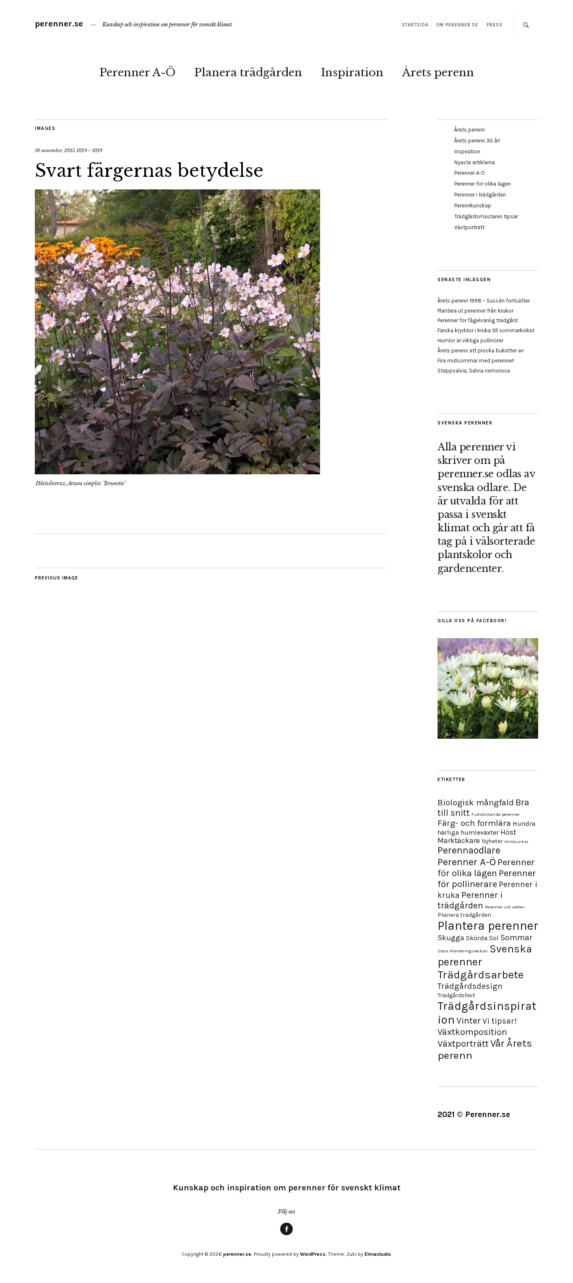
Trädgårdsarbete (481, 974)
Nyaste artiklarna (474, 162)
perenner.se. (238, 1254)
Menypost (286, 1234)
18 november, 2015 (55, 150)
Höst (508, 832)
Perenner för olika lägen (482, 184)
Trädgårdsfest (456, 995)
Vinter (468, 1020)
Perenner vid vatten (505, 907)
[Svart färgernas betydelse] (177, 472)
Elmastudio (378, 1254)
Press (495, 25)
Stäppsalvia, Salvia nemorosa (474, 370)
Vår (497, 1043)
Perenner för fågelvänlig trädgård (478, 320)
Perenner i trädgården (480, 194)
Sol (494, 938)
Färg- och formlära (474, 823)
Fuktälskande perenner (495, 814)
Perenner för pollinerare (487, 879)
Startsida (415, 25)
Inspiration (352, 72)
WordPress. (313, 1254)
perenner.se (59, 23)
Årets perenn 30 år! (477, 140)
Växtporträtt (469, 227)
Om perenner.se (457, 25)
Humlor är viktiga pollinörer (470, 340)
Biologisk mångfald (476, 802)
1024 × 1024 (89, 150)
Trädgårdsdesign (470, 986)
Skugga (451, 938)
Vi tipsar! (499, 1021)
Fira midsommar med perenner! (476, 360)
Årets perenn (438, 72)
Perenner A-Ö (137, 72)
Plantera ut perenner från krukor (475, 311)
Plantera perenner (488, 925)
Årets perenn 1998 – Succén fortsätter (484, 300)
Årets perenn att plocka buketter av (481, 350)
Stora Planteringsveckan (463, 951)
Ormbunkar (517, 841)
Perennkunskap (472, 205)
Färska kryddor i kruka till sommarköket (486, 330)
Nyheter (492, 841)
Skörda (476, 938)
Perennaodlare (469, 850)
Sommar (516, 937)
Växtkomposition (472, 1032)
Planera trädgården (248, 72)
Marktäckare (459, 840)
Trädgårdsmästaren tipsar (486, 216)
